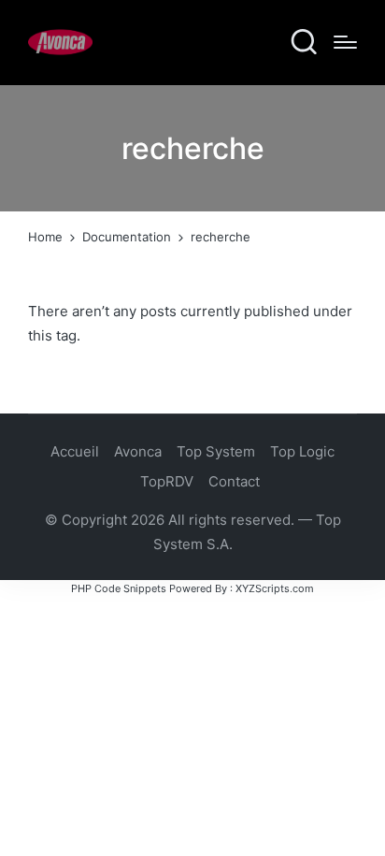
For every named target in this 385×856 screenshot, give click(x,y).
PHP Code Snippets (118, 588)
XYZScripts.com (274, 588)
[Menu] (345, 42)
